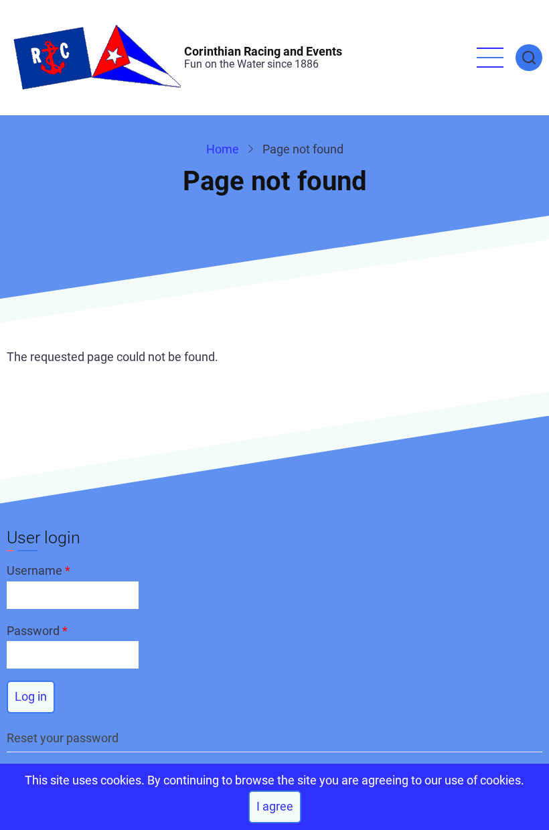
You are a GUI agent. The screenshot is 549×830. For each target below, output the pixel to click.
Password (33, 631)
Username (34, 570)
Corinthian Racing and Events (263, 51)
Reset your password (63, 738)
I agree (274, 806)
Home (222, 149)
